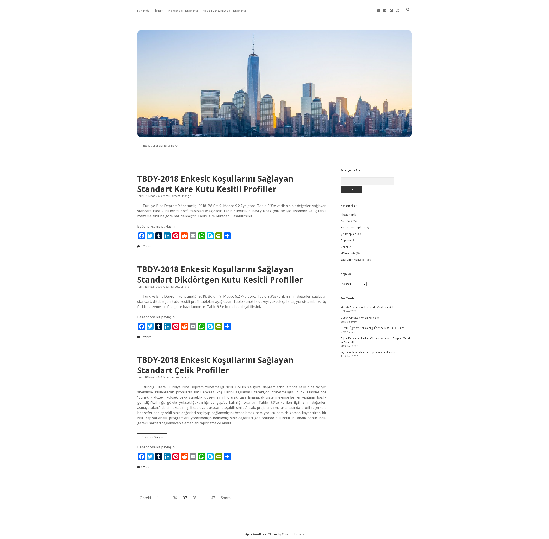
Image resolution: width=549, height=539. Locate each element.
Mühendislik (348, 253)
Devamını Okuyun (154, 438)
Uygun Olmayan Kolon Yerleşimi (360, 318)
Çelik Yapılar (348, 234)
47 (213, 497)
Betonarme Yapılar (352, 227)
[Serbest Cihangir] (274, 135)
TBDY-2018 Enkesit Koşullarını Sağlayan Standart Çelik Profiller (215, 365)
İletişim (159, 10)
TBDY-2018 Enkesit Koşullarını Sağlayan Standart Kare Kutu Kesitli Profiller (215, 183)
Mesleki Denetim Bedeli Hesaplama (224, 10)
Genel (344, 247)
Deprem (346, 240)
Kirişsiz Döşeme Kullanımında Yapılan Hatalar (368, 307)
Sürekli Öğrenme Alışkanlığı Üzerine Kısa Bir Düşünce (372, 328)
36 (175, 497)
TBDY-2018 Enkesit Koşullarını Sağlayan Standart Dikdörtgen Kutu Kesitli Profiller (220, 274)
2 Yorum (146, 467)
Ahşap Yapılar (349, 214)
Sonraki (227, 497)
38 (195, 497)
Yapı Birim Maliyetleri (353, 260)
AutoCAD (346, 221)
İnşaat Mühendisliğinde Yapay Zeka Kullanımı (368, 352)
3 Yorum (146, 337)
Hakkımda (143, 10)
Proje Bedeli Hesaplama (183, 10)
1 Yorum (146, 246)
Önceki (145, 497)
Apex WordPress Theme (261, 534)
